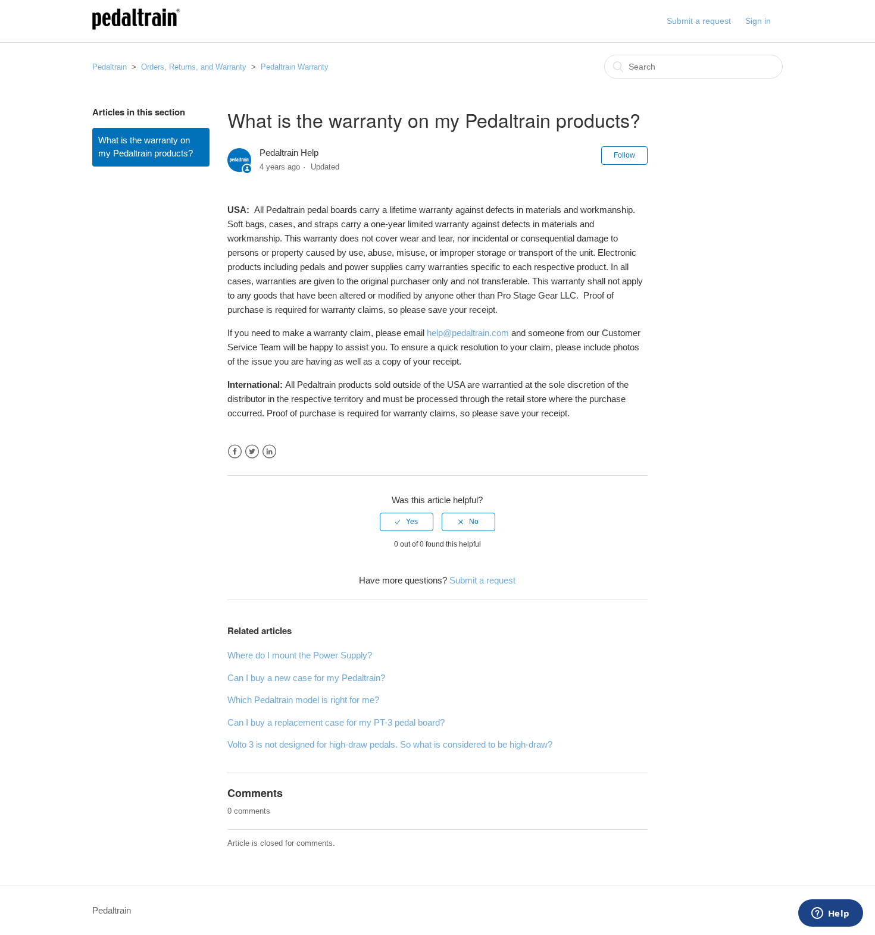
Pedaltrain (109, 66)
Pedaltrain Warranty (295, 66)
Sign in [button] (758, 21)
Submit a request (699, 21)
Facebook (234, 451)
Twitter (252, 451)
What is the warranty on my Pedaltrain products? (145, 147)
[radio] (406, 522)
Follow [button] (624, 155)
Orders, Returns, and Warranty (193, 66)
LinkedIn (269, 451)
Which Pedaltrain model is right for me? (303, 700)
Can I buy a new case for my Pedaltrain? (306, 678)
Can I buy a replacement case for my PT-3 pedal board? (336, 722)
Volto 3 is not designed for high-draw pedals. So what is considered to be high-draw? (389, 744)
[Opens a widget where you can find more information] (830, 914)
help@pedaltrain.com (468, 333)
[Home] (136, 27)
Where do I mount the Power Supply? (299, 655)
